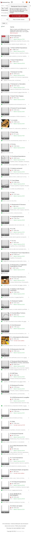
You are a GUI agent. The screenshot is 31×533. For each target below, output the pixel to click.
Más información (14, 33)
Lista (7, 19)
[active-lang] (27, 2)
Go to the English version (18, 16)
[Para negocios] (12, 2)
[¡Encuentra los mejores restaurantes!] (5, 2)
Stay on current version (18, 19)
